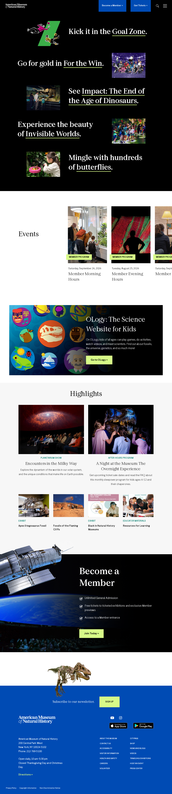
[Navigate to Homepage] (16, 5)
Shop (132, 743)
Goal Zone (128, 32)
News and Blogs (137, 748)
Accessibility (106, 748)
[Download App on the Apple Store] (118, 726)
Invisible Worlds (52, 134)
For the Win (82, 63)
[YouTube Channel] (111, 718)
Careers (104, 763)
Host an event (136, 763)
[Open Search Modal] (157, 6)
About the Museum (108, 738)
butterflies (93, 167)
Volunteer (105, 768)
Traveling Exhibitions (140, 758)
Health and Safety (108, 758)
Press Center (136, 768)
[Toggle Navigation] (165, 5)
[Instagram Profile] (119, 718)
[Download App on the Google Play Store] (143, 726)
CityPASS (134, 738)
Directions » (25, 775)
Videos (133, 753)
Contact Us (105, 743)
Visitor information (109, 753)
